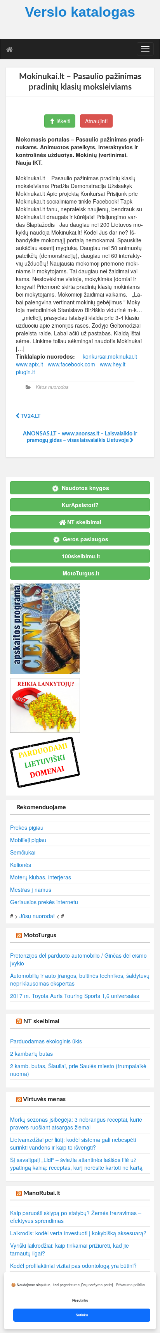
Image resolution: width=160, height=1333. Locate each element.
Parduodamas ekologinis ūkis (46, 1041)
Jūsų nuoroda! (37, 916)
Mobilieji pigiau (28, 840)
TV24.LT (29, 416)
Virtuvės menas (44, 1099)
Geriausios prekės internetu (44, 902)
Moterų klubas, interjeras (40, 877)
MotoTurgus (39, 935)
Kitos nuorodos (52, 386)
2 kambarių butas (31, 1053)
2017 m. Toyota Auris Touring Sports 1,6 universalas (74, 996)
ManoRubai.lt (41, 1193)
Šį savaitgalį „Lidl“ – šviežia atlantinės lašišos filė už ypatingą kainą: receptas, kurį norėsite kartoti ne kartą (76, 1163)
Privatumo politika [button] (130, 1284)
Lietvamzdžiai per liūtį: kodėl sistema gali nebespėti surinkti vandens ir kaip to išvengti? (73, 1143)
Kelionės (20, 865)
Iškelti (62, 121)
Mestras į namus (30, 889)
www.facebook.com (71, 364)
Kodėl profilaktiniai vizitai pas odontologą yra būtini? (73, 1265)
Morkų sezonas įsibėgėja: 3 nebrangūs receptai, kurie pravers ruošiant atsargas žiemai (76, 1123)
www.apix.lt (29, 364)
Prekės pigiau (26, 827)
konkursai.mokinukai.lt (110, 356)
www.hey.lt (112, 364)
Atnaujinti (96, 121)
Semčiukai (22, 852)
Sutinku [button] (82, 1314)
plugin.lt (25, 372)
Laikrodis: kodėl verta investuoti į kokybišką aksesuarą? (78, 1233)
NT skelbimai (41, 1021)
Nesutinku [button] (80, 1300)
